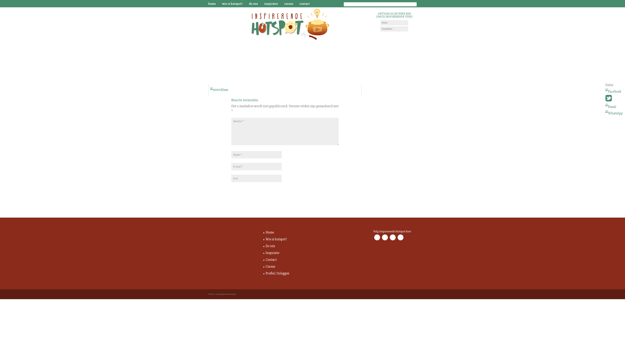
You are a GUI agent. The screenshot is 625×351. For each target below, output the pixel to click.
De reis (253, 4)
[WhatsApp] (614, 113)
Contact (305, 4)
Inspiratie (271, 4)
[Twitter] (614, 99)
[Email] (614, 107)
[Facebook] (614, 91)
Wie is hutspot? (232, 4)
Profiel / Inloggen (277, 273)
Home (212, 4)
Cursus (288, 4)
